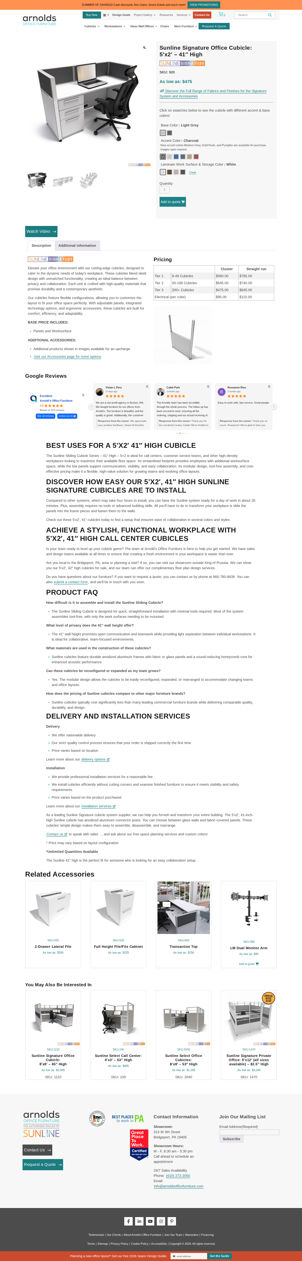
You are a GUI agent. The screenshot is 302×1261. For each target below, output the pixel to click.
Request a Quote (40, 1164)
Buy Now (92, 14)
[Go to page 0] (177, 433)
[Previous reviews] (92, 407)
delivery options (93, 759)
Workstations (113, 26)
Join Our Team (173, 1234)
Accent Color (171, 141)
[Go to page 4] (188, 433)
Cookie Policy (139, 1243)
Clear (192, 172)
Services (182, 14)
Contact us (54, 834)
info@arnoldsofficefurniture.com (178, 1186)
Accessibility (159, 1243)
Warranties (191, 1234)
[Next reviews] (274, 407)
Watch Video (38, 231)
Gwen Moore (113, 387)
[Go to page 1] (180, 433)
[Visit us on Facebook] (128, 1221)
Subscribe (231, 1139)
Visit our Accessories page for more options (67, 356)
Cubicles (90, 26)
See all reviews (45, 416)
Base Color (169, 125)
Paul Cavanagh (237, 387)
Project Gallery (143, 14)
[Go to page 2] (183, 433)
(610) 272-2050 (178, 1176)
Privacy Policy (119, 1243)
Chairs (164, 26)
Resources (166, 14)
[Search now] (270, 15)
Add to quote (171, 202)
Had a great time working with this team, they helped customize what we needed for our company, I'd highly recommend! (121, 407)
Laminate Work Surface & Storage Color (192, 164)
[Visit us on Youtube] (150, 1221)
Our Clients (114, 1234)
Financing (207, 1234)
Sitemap (103, 1243)
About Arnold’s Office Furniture (142, 1234)
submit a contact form (71, 582)
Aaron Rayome (176, 387)
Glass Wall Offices (142, 26)
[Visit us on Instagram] (161, 1221)
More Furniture (184, 26)
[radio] (163, 133)
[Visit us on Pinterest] (171, 1221)
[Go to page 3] (185, 433)
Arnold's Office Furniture (56, 400)
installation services (96, 806)
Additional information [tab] (77, 245)
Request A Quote (214, 26)
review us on (66, 416)
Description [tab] (41, 245)
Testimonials (96, 1234)
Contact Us (202, 14)
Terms (91, 1243)
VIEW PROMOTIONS (204, 4)
